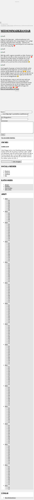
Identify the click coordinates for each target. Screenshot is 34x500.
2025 (6, 211)
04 (9, 203)
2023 (6, 241)
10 (9, 238)
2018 (6, 344)
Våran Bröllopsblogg (10, 498)
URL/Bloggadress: (6, 117)
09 (9, 237)
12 (9, 260)
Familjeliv (3, 25)
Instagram (7, 172)
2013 (6, 444)
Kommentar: (4, 121)
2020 (6, 303)
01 (9, 200)
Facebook (7, 174)
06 (9, 206)
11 (9, 221)
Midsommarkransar (15, 31)
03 (9, 213)
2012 (6, 465)
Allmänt (7, 185)
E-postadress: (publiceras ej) (20, 114)
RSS (6, 176)
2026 (6, 199)
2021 (6, 283)
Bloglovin (7, 171)
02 (9, 202)
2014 (6, 424)
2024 (6, 222)
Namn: (3, 112)
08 (9, 210)
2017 (6, 365)
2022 (6, 262)
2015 (6, 406)
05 (9, 205)
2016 (6, 386)
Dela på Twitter (15, 89)
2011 (6, 485)
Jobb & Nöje (10, 25)
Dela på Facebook (5, 89)
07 (9, 208)
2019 (6, 324)
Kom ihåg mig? (7, 114)
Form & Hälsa (8, 188)
